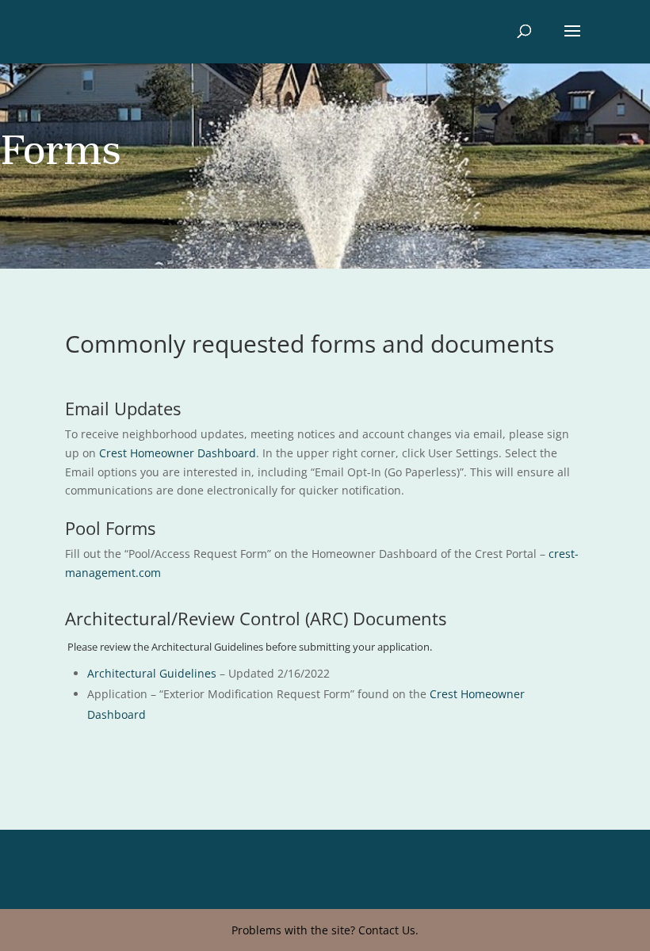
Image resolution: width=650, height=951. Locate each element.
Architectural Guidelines (151, 673)
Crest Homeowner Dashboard (177, 452)
